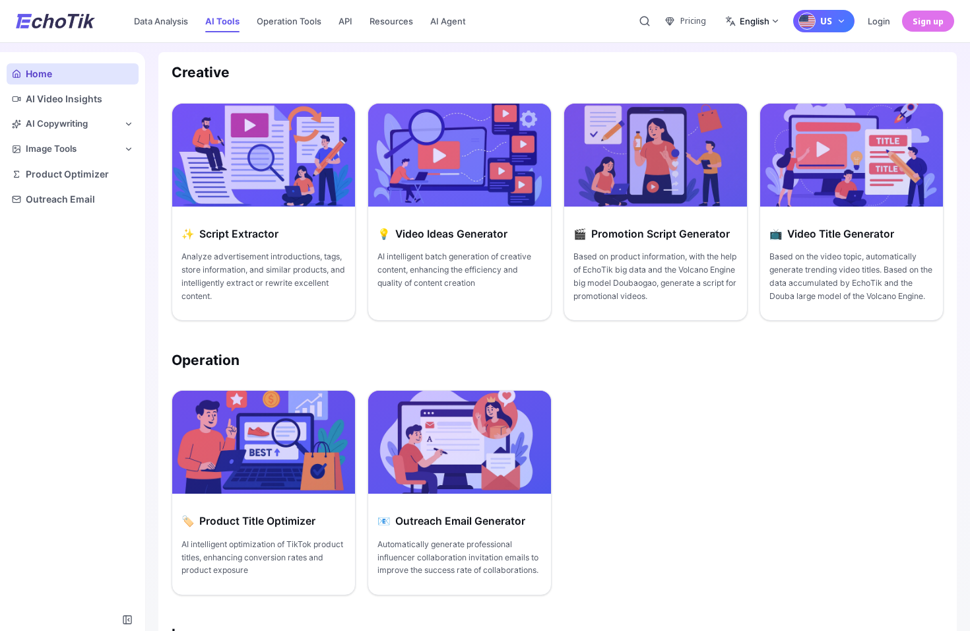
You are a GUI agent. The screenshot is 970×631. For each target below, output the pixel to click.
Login (879, 21)
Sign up (928, 21)
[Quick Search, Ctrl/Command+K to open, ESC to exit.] (644, 21)
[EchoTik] (55, 21)
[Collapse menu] (127, 620)
